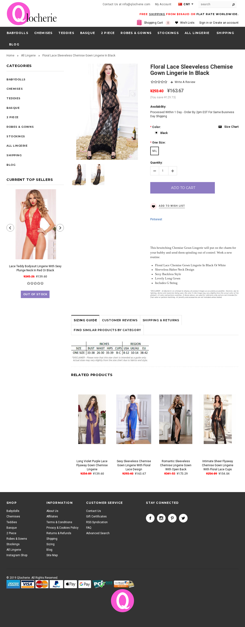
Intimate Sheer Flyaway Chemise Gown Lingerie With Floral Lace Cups (217, 465)
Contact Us (93, 511)
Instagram (161, 518)
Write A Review (185, 82)
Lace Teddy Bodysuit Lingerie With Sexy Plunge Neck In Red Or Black (35, 268)
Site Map (52, 555)
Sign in (204, 22)
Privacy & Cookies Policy (62, 527)
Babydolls (17, 33)
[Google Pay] (84, 584)
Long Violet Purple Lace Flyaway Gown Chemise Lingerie (92, 465)
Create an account (226, 22)
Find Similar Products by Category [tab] (107, 330)
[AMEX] (13, 584)
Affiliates (52, 516)
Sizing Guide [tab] (85, 320)
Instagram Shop (16, 555)
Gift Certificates (96, 516)
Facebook (150, 518)
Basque (87, 33)
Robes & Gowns (136, 33)
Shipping (51, 538)
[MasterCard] (42, 584)
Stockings (168, 33)
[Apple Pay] (70, 584)
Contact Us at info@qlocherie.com (126, 4)
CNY (186, 4)
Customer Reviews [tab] (120, 320)
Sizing (50, 544)
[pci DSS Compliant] (102, 584)
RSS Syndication (97, 522)
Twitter (183, 518)
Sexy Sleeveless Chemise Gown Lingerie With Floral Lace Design (134, 465)
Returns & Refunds (58, 533)
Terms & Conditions (59, 522)
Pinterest (156, 219)
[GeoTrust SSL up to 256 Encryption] (124, 584)
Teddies (66, 33)
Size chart (231, 126)
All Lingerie (197, 33)
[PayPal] (56, 584)
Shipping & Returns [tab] (161, 320)
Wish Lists (187, 22)
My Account (163, 4)
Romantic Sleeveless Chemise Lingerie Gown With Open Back (175, 465)
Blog (49, 549)
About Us (52, 511)
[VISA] (27, 584)
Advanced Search (98, 533)
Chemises (43, 33)
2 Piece (108, 33)
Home (10, 55)
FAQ (88, 527)
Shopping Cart (156, 22)
